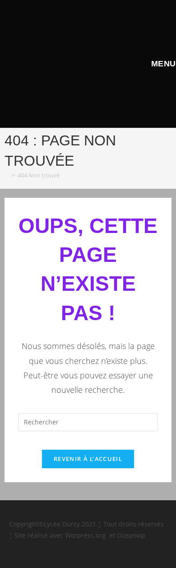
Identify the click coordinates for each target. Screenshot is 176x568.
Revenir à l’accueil (88, 459)
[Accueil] (7, 175)
